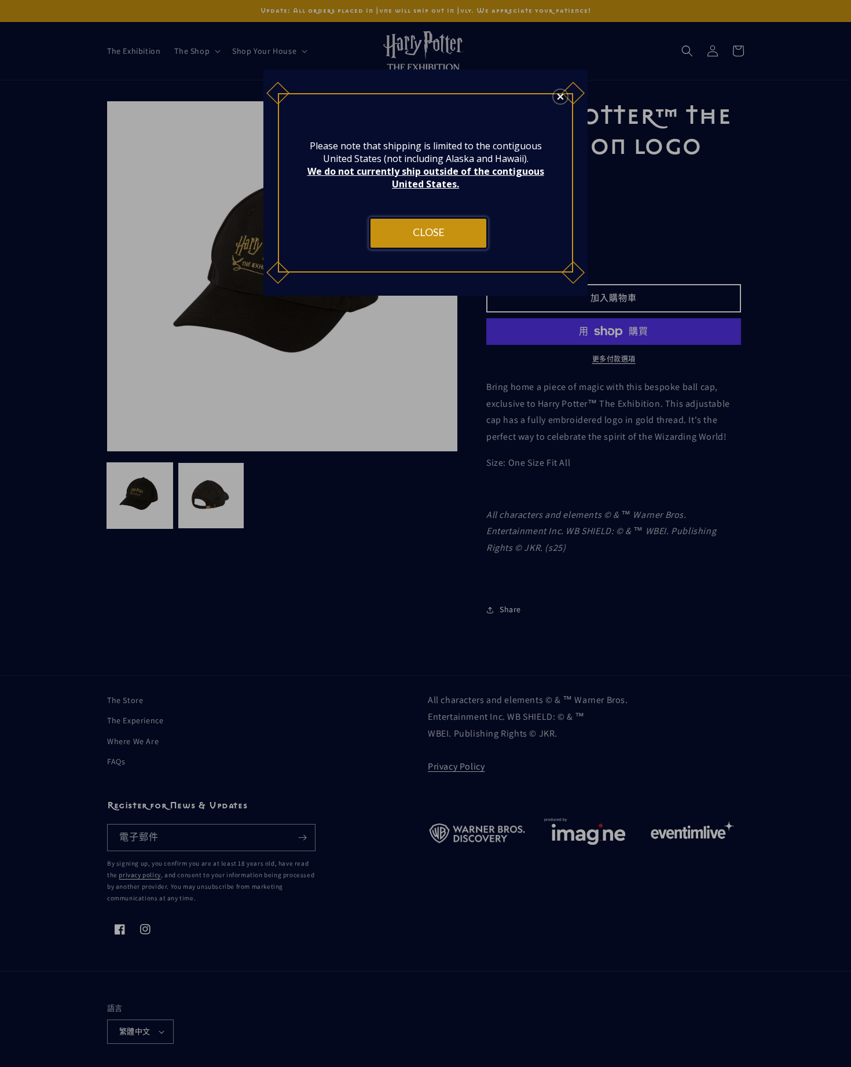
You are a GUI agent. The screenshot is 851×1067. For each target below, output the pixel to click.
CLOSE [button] (429, 232)
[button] (560, 97)
